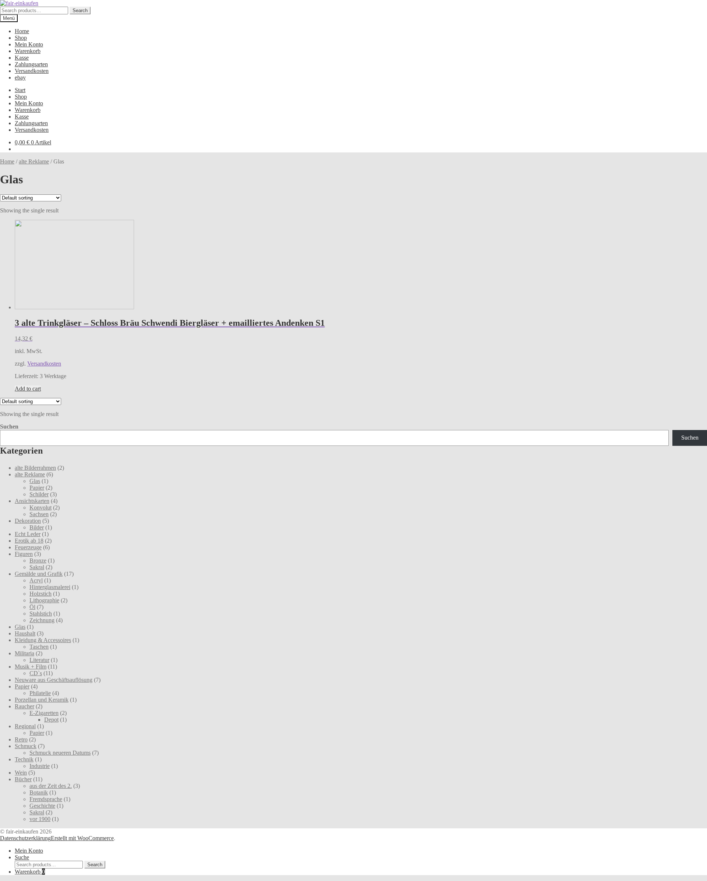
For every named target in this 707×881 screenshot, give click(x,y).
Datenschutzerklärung (25, 838)
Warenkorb (28, 51)
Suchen (9, 426)
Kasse (22, 57)
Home (22, 31)
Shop (21, 38)
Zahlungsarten (31, 64)
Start (20, 90)
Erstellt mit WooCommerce (82, 838)
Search (80, 10)
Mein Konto (29, 44)
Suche (22, 857)
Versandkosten (32, 71)
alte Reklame (34, 161)
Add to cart (28, 388)
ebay (20, 77)
